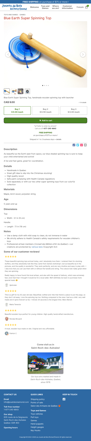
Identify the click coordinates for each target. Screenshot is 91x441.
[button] (8, 54)
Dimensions (10, 209)
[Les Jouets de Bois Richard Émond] (14, 7)
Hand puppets (37, 424)
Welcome (34, 7)
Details (8, 166)
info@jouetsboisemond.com (16, 402)
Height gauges (37, 427)
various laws (37, 247)
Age (6, 199)
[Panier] (86, 7)
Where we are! (55, 7)
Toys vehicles (37, 414)
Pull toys (34, 417)
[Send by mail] (85, 145)
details (58, 139)
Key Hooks (35, 430)
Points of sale (37, 402)
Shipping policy (38, 399)
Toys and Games (45, 7)
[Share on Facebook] (74, 145)
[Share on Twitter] (78, 145)
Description (10, 149)
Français (80, 7)
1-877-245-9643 (49, 128)
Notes (7, 231)
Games (22, 15)
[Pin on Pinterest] (81, 145)
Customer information (67, 7)
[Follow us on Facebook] (64, 400)
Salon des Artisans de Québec (44, 406)
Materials (9, 189)
